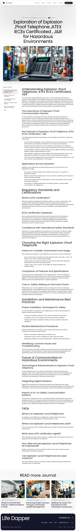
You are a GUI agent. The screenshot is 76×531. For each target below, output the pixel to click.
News (50, 522)
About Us (60, 527)
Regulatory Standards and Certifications (9, 96)
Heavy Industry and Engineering (30, 17)
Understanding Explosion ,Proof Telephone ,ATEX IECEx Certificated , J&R (10, 91)
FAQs (5, 110)
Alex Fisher (52, 17)
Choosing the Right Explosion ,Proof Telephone (10, 99)
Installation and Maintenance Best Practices (10, 103)
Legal (72, 527)
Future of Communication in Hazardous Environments (9, 107)
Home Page (44, 522)
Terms (69, 527)
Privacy (64, 527)
